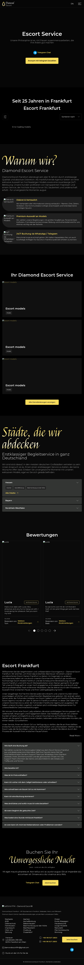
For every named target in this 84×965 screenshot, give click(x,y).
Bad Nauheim (29, 928)
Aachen (26, 919)
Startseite (9, 919)
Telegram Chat (44, 52)
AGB (7, 921)
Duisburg (27, 930)
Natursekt (59, 928)
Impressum (10, 928)
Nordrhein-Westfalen (15, 508)
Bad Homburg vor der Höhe (35, 926)
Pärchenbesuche (62, 930)
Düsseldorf (27, 932)
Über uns (9, 930)
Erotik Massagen (61, 921)
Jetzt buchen (50, 883)
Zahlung (8, 932)
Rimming (58, 932)
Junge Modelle (61, 926)
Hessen (8, 483)
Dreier (57, 919)
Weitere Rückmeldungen (25, 622)
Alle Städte (10, 493)
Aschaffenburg (29, 921)
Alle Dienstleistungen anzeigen (42, 402)
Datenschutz (10, 923)
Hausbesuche (60, 923)
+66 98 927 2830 (50, 938)
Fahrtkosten (10, 926)
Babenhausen (29, 923)
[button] (34, 631)
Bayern (8, 501)
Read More (75, 736)
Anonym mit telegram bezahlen (42, 61)
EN (72, 4)
